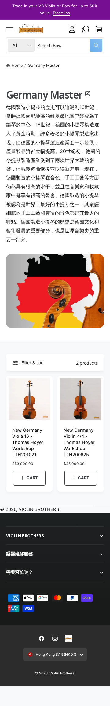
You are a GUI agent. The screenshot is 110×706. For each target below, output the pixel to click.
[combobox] (70, 45)
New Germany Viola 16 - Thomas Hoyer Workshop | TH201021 (27, 442)
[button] (9, 29)
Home (17, 65)
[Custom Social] (68, 638)
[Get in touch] (85, 29)
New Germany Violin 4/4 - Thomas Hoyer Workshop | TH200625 (79, 442)
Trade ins (61, 12)
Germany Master (44, 65)
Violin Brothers (62, 673)
